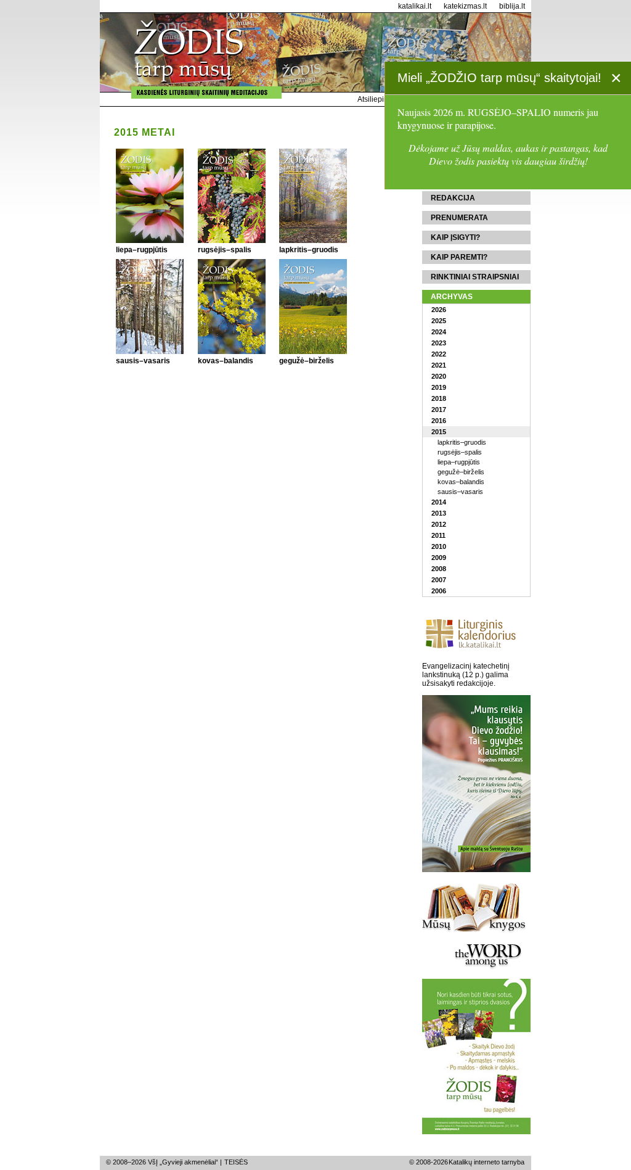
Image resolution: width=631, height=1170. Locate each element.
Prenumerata (459, 217)
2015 (438, 431)
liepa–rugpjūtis (459, 462)
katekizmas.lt (465, 6)
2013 (438, 513)
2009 (438, 557)
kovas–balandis (461, 481)
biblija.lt (512, 6)
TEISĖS (236, 1162)
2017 (438, 409)
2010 (438, 546)
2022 (438, 354)
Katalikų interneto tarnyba (486, 1162)
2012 (438, 524)
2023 (438, 343)
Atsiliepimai (376, 99)
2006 (438, 591)
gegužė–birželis (461, 472)
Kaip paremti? (459, 257)
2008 (438, 568)
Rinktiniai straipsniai (475, 277)
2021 (438, 365)
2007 (438, 579)
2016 (438, 420)
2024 (438, 332)
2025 (438, 320)
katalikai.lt (414, 6)
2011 (438, 535)
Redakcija (453, 198)
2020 (438, 376)
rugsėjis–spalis (460, 452)
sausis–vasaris (460, 491)
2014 (438, 502)
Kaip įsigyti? (455, 237)
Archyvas (452, 296)
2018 (438, 398)
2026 (438, 309)
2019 (438, 387)
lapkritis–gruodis (462, 442)
